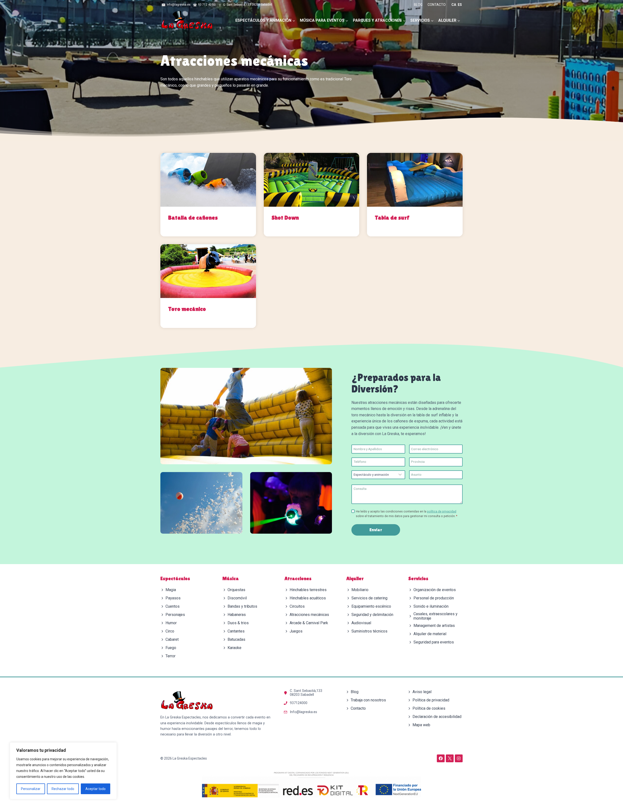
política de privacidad (441, 511)
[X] (450, 758)
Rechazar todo (63, 789)
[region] (63, 770)
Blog (418, 5)
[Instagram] (459, 758)
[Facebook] (441, 758)
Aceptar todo (95, 789)
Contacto (437, 5)
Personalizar (30, 789)
